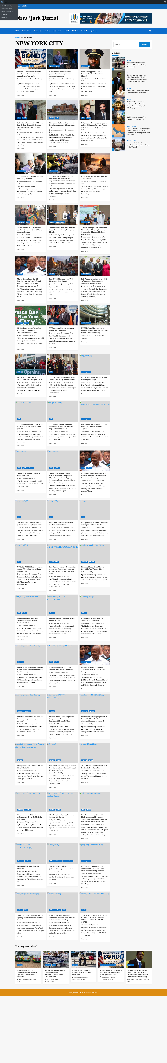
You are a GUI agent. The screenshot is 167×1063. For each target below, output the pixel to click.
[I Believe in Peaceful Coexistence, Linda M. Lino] (62, 605)
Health (66, 31)
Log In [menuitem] (7, 2)
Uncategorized (60, 222)
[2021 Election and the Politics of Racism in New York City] (95, 753)
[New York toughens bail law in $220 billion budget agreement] (30, 510)
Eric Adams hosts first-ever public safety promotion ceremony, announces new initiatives (94, 281)
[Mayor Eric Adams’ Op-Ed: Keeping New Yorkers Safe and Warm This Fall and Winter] (30, 266)
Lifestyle (20, 910)
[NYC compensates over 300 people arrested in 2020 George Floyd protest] (30, 411)
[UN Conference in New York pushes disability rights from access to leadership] (62, 59)
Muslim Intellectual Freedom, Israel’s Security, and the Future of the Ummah (138, 145)
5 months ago (38, 132)
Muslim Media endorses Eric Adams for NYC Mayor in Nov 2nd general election (93, 670)
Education (26, 31)
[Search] (150, 31)
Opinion (93, 31)
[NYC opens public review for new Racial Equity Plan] (30, 163)
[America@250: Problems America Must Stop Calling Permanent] (118, 63)
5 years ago (94, 572)
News (26, 66)
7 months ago (102, 181)
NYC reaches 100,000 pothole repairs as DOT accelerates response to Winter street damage (62, 179)
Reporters (86, 572)
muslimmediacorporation (25, 78)
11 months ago (67, 235)
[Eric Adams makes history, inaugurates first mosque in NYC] (30, 364)
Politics (47, 31)
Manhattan (21, 222)
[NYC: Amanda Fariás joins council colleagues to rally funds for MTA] (62, 364)
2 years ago (32, 286)
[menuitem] (2, 2)
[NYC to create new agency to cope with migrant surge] (95, 364)
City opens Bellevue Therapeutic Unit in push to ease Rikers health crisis (62, 125)
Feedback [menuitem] (4, 18)
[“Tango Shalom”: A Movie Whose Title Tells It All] (30, 753)
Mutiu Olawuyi (23, 235)
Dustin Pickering (55, 235)
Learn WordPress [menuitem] (7, 12)
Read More (20, 95)
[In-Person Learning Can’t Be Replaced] (30, 853)
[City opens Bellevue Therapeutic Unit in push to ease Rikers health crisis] (62, 110)
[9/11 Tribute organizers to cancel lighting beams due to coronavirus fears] (30, 902)
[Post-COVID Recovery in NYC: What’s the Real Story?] (62, 266)
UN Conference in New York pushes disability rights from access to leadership (60, 74)
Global (128, 126)
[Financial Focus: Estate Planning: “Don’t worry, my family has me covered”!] (30, 704)
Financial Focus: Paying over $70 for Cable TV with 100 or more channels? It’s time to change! (94, 719)
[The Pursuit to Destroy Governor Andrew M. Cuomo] (62, 802)
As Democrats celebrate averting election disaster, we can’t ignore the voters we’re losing (93, 476)
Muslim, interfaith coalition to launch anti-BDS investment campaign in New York (29, 74)
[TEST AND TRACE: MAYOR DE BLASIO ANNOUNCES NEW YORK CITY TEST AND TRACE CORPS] (95, 902)
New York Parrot (55, 284)
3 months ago (71, 78)
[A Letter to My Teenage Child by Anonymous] (95, 163)
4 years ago (98, 480)
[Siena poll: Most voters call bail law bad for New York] (62, 510)
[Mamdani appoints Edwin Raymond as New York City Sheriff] (95, 59)
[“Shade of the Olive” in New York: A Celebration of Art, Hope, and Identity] (62, 215)
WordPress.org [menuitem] (6, 6)
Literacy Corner (68, 861)
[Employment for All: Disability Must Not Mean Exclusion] (118, 90)
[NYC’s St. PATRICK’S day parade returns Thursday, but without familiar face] (30, 554)
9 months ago (33, 235)
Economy (57, 31)
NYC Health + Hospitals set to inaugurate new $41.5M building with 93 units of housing (94, 330)
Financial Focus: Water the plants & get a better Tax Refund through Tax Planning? (30, 670)
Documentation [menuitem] (6, 9)
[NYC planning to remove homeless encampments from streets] (95, 510)
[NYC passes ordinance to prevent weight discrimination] (62, 315)
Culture (75, 31)
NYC (17, 31)
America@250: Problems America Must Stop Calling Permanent (136, 65)
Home (17, 38)
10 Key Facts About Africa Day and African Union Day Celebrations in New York (29, 330)
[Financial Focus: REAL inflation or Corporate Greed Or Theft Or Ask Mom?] (30, 802)
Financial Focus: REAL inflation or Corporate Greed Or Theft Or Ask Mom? (29, 817)
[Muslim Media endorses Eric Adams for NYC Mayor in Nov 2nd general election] (95, 655)
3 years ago (32, 335)
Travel (84, 31)
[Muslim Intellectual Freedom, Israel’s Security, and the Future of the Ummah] (118, 144)
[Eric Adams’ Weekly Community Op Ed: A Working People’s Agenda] (95, 411)
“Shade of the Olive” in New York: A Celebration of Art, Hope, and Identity (62, 230)
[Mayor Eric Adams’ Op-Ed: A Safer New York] (30, 461)
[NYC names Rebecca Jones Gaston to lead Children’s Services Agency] (95, 110)
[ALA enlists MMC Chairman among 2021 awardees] (95, 605)
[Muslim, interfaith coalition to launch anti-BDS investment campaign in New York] (30, 59)
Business (37, 31)
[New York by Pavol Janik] (62, 853)
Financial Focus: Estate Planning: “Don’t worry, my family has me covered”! (30, 719)
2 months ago (38, 78)
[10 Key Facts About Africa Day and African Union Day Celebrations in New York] (30, 315)
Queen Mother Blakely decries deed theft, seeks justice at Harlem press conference (30, 230)
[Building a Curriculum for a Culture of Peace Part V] (118, 117)
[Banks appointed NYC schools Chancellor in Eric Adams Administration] (30, 605)
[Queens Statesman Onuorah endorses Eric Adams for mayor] (62, 655)
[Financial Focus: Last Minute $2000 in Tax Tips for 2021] (95, 554)
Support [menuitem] (4, 15)
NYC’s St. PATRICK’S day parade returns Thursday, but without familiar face (30, 569)
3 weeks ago (32, 979)
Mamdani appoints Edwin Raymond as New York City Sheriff (92, 74)
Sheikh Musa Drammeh (89, 78)
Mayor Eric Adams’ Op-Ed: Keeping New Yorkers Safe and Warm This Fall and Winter (29, 281)
